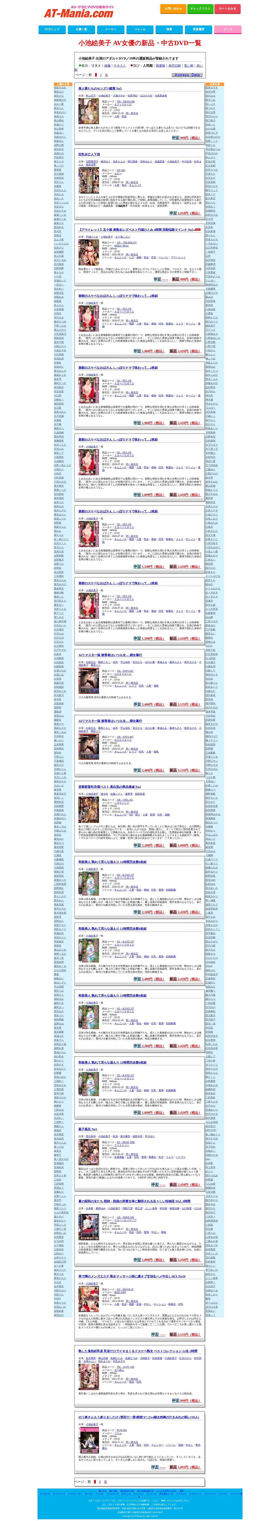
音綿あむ (59, 366)
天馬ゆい (210, 781)
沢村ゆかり (146, 161)
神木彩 (209, 395)
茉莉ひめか (60, 1077)
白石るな (59, 641)
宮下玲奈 (210, 1146)
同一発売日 (132, 113)
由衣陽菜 (210, 1249)
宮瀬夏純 (59, 1163)
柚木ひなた (60, 1270)
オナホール (45, 1494)
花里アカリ (60, 925)
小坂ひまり (212, 514)
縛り (137, 814)
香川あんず (60, 370)
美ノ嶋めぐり (213, 1134)
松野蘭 (57, 1072)
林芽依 (57, 945)
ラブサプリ (181, 1494)
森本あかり (60, 1220)
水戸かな (210, 1105)
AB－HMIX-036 (125, 1217)
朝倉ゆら (59, 141)
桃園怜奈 (210, 1187)
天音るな (59, 206)
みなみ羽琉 (212, 1122)
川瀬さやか (119, 95)
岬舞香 (57, 1105)
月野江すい (212, 760)
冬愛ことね (212, 785)
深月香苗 (59, 1134)
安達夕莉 (210, 161)
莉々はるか (212, 1302)
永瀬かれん (60, 814)
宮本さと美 (60, 1175)
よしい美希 (151, 1208)
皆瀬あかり (212, 1109)
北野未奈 (210, 436)
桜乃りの (210, 568)
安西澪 (57, 235)
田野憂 (209, 748)
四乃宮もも (60, 600)
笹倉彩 (209, 600)
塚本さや (59, 765)
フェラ (179, 323)
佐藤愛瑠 (210, 613)
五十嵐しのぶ (122, 236)
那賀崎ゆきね (213, 814)
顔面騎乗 (171, 889)
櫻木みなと (60, 514)
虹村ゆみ (210, 884)
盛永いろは (60, 826)
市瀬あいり (60, 280)
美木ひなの (212, 1068)
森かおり (59, 1216)
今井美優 (59, 309)
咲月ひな (59, 547)
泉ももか (59, 272)
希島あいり (212, 428)
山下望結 (59, 1245)
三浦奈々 (59, 1081)
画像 (107, 65)
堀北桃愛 (59, 1031)
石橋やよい (89, 1361)
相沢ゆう (105, 161)
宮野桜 (57, 1171)
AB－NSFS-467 (125, 671)
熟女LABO (120, 1292)
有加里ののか (213, 136)
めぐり (209, 1171)
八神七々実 (60, 1228)
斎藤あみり (212, 555)
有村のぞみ (212, 214)
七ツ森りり (212, 863)
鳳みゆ (209, 297)
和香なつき (60, 1302)
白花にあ (59, 674)
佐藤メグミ (116, 794)
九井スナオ (212, 510)
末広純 (209, 678)
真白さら (59, 1060)
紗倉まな (210, 572)
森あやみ (210, 1204)
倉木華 (209, 477)
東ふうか (59, 165)
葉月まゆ (210, 916)
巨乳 (153, 257)
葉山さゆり (212, 941)
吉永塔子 (210, 1286)
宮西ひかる (212, 1155)
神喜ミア (59, 453)
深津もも (59, 994)
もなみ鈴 (210, 1183)
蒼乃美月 (210, 120)
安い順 (188, 65)
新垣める (59, 227)
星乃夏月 (210, 1015)
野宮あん (59, 900)
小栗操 (209, 313)
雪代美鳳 (210, 1257)
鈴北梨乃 (59, 695)
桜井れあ (59, 506)
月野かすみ (212, 765)
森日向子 (210, 1212)
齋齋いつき (60, 490)
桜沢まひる (190, 662)
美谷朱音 (210, 1093)
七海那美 (59, 867)
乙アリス (210, 329)
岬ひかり (59, 1101)
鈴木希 (57, 699)
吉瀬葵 (57, 420)
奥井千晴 (59, 342)
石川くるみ (60, 260)
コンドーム (151, 1494)
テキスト (120, 65)
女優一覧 (81, 29)
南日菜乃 (210, 1126)
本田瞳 (209, 1031)
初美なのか (212, 925)
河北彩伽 (210, 412)
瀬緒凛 (57, 711)
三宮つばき (212, 621)
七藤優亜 (59, 859)
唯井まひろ (212, 724)
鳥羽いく (59, 797)
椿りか (209, 773)
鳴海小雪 (59, 871)
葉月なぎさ (60, 908)
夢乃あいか (212, 1270)
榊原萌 (209, 563)
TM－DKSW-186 (126, 101)
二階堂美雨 (60, 884)
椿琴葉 (57, 789)
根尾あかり (212, 896)
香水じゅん (212, 379)
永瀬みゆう (60, 818)
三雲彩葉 (59, 1089)
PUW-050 (122, 1430)
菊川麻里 (125, 1136)
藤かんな (210, 999)
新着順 (160, 65)
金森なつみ (131, 1358)
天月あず (210, 178)
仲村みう (210, 830)
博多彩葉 (59, 904)
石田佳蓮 (210, 223)
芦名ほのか (212, 153)
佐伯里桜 (59, 494)
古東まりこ (212, 539)
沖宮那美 (210, 301)
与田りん (59, 1294)
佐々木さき (212, 596)
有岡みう (210, 206)
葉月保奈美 (60, 912)
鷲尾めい (210, 1311)
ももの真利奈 (61, 1212)
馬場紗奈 (59, 933)
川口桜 (57, 395)
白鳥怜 (57, 654)
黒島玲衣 (210, 502)
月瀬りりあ (212, 756)
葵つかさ (210, 108)
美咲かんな (212, 1072)
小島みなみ (212, 522)
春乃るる (210, 949)
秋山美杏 (59, 128)
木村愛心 (210, 453)
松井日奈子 (212, 1036)
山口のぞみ (146, 95)
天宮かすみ (60, 210)
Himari (209, 966)
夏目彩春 (210, 843)
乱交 (161, 1157)
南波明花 (59, 875)
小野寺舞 (210, 342)
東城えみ (162, 662)
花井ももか (119, 161)
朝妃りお (210, 145)
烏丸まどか (104, 1361)
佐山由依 (59, 572)
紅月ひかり (185, 1358)
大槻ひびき (212, 292)
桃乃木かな (212, 1200)
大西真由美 (161, 95)
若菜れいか (60, 1306)
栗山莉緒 (210, 485)
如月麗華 (91, 1358)
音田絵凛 (59, 358)
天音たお (59, 194)
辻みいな (59, 785)
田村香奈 (59, 748)
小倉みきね (60, 350)
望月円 (57, 1200)
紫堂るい (210, 633)
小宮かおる (60, 481)
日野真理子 (92, 161)
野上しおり (60, 896)
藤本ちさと (176, 662)
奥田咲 (209, 305)
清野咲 (57, 707)
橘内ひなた (212, 736)
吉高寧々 (210, 1282)
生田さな (59, 247)
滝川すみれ (212, 707)
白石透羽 (59, 629)
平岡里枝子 (212, 974)
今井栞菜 (210, 268)
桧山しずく (60, 982)
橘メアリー (212, 740)
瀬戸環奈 (210, 703)
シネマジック (121, 803)
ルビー (118, 173)
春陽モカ (210, 953)
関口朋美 (133, 161)
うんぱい (210, 280)
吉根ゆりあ (212, 1290)
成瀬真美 (160, 161)
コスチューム (195, 1494)
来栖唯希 (59, 440)
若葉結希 (59, 1311)
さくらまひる (213, 576)
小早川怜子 (212, 543)
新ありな (210, 202)
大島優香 (210, 288)
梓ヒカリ (210, 157)
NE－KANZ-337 (125, 875)
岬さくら (210, 1077)
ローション (160, 1304)
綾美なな (59, 223)
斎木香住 (59, 485)
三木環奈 (59, 576)
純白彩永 (59, 1056)
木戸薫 (57, 424)
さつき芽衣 (212, 609)
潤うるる (59, 617)
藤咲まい (59, 1007)
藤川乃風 (210, 994)
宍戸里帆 (210, 629)
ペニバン (163, 257)
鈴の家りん (212, 682)
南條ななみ (212, 867)
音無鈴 (57, 362)
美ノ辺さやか (61, 1159)
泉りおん (210, 235)
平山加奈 (125, 662)
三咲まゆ (59, 1109)
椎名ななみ (60, 580)
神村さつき (60, 383)
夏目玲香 (59, 847)
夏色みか (59, 838)
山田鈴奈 (59, 1249)
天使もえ (210, 173)
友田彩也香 (212, 806)
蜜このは (59, 1146)
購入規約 (113, 1491)
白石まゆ (59, 637)
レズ (131, 257)
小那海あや (212, 334)
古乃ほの (210, 1007)
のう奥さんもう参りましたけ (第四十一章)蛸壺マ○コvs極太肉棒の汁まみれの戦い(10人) (139, 1417)
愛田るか (59, 91)
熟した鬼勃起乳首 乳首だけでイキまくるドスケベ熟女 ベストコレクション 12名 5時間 (138, 1351)
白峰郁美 (59, 666)
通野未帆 (210, 793)
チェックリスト (200, 8)
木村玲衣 (210, 457)
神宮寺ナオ (212, 674)
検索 (169, 29)
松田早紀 (133, 95)
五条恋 (209, 526)
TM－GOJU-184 (125, 1367)
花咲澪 (57, 916)
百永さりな (212, 1196)
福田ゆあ (59, 999)
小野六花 (210, 346)
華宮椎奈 (59, 387)
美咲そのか (60, 1097)
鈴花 (115, 1136)
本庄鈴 (209, 1027)
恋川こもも (60, 444)
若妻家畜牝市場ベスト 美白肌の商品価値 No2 (110, 786)
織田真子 (210, 325)
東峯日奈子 (60, 793)
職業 (131, 323)
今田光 (57, 313)
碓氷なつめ (60, 321)
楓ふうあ (210, 358)
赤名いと (210, 124)
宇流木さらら (213, 276)
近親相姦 (119, 1157)
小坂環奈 (59, 457)
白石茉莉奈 (212, 654)
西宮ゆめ (210, 880)
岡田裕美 (140, 794)
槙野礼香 (59, 1048)
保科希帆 (59, 1019)
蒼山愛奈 (59, 120)
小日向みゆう (213, 547)
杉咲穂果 (59, 687)
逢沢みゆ (210, 95)
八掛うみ (210, 1233)
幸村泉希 (210, 1261)
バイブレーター (75, 1494)
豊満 (161, 889)
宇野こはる (60, 325)
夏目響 (209, 847)
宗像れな (59, 1192)
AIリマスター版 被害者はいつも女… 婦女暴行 (110, 655)
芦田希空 (59, 157)
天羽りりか (212, 169)
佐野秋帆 (59, 555)
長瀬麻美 (210, 818)
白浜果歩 (59, 662)
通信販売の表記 (127, 1491)
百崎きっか (60, 1204)
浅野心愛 (59, 145)
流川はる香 (212, 1306)
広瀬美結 (210, 978)
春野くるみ (60, 953)
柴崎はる (210, 641)
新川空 (57, 231)
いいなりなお (61, 243)
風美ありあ (60, 375)
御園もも (59, 1126)
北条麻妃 (210, 1011)
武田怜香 (210, 719)
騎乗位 (169, 323)
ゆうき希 (59, 1265)
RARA (57, 1298)
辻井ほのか (212, 769)
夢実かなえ (60, 1278)
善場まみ (59, 715)
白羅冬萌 (210, 666)
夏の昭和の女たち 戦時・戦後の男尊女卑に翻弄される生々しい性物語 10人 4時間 (134, 1201)
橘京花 (209, 732)
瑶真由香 (59, 962)
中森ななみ (60, 830)
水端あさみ (212, 1085)
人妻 (116, 116)
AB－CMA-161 (125, 799)
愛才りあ (210, 100)
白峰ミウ (210, 670)
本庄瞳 (163, 1208)
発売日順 (174, 65)
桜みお (57, 531)
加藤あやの (212, 383)
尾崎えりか (212, 317)
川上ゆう (210, 407)
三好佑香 (59, 1183)
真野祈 (209, 1052)
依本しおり (212, 1294)
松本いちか (212, 1044)
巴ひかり (210, 802)
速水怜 (104, 794)
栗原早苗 (59, 436)
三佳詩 (57, 1179)
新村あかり (212, 871)
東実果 (57, 169)
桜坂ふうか (60, 518)
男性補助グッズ (166, 1494)
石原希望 (210, 231)
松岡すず (59, 1064)
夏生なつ (59, 843)
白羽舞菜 (59, 658)
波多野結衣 (212, 908)
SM (131, 814)
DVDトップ (52, 29)
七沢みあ (210, 851)
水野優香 (210, 1081)
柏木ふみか (212, 375)
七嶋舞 (209, 855)
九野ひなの (212, 473)
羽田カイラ (60, 929)
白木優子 (210, 662)
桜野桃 (57, 522)
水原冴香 (59, 1114)
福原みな (210, 986)
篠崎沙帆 (59, 592)
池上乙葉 (59, 256)
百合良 (57, 1282)
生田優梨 (59, 251)
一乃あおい (212, 243)
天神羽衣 (59, 178)
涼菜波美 (59, 703)
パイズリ (181, 1157)
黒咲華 (209, 498)
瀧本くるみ (60, 732)
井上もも (59, 305)
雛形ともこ (104, 662)
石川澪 (209, 219)
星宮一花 (210, 1023)
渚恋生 (57, 834)
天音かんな (60, 190)
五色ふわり (212, 518)
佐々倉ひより (61, 539)
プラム (118, 1433)
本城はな (59, 1036)
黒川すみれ (212, 494)
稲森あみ (59, 297)
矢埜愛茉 (59, 1237)
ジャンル (140, 29)
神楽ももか (212, 362)
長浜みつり (212, 822)
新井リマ (210, 194)
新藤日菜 (59, 682)
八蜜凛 (209, 912)
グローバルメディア (125, 1220)
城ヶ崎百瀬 (60, 621)
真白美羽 (91, 1136)
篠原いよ (59, 596)
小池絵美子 (104, 95)
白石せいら (60, 625)
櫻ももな (59, 535)
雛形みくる (60, 966)
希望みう (59, 1187)
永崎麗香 (59, 806)
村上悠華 (210, 1167)
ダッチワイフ (59, 1494)
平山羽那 (59, 986)
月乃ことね (60, 777)
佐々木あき (212, 592)
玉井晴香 (59, 744)
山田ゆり (59, 1253)
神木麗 (209, 399)
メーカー (110, 29)
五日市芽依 (212, 247)
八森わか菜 (212, 1241)
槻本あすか (60, 781)
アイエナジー (121, 1145)
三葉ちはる (212, 1101)
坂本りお (59, 502)
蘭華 (208, 1298)
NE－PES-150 (124, 308)
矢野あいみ (60, 1233)
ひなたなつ (212, 958)
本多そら (59, 1040)
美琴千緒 (59, 1093)
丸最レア (210, 1056)
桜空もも (210, 580)
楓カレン (210, 354)
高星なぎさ (60, 728)
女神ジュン (60, 1196)
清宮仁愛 (210, 461)
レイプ (133, 685)
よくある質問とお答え (166, 1491)
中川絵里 (187, 161)
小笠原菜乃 (60, 334)
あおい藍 (59, 104)
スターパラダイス (124, 311)
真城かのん (60, 1052)
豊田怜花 (59, 802)
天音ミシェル (61, 202)
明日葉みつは (213, 149)
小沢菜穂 (59, 354)
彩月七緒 (210, 604)
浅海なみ (59, 153)
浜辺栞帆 (210, 937)
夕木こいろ (212, 1253)
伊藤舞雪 (210, 264)
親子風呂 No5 (88, 1129)
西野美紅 (59, 888)
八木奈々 (210, 1216)
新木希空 (210, 198)
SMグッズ (126, 1494)
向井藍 (89, 1208)
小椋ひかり (60, 346)
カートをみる (227, 8)
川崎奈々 (59, 399)
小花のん (210, 350)
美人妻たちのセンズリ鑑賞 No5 (100, 88)
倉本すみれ (212, 481)
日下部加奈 (212, 465)
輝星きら (59, 428)
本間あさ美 (60, 1044)
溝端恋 (57, 1130)
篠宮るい (59, 604)
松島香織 (157, 1358)
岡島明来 (59, 338)
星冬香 (57, 1027)
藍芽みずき (212, 87)
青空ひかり (212, 116)
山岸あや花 (212, 1237)
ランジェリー (210, 1494)
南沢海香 (210, 1118)
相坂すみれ (60, 87)
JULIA (209, 645)
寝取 (156, 685)
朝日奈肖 (59, 149)
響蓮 (56, 974)
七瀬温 (57, 855)
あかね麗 (210, 128)
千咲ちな (59, 756)
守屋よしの (60, 1224)
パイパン (171, 1445)
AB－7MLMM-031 (127, 242)
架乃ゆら (210, 391)
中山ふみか (212, 834)
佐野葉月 (59, 559)
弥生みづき (212, 1245)
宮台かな (137, 662)
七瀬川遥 (59, 851)
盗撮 (139, 1304)
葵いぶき (210, 104)
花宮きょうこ (213, 929)
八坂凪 (209, 1224)
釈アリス (59, 613)
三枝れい (210, 559)
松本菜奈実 (212, 1048)
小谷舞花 (59, 461)
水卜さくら (212, 1064)
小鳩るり (59, 469)
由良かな (210, 1274)
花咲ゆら (59, 921)
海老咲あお (212, 284)
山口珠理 (187, 1208)
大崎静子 (145, 1358)
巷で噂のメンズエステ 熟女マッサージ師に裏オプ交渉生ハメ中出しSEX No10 (132, 1276)
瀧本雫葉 (210, 711)
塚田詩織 (174, 1208)
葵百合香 (210, 112)
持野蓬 (209, 1179)
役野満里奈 (212, 1220)
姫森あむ (59, 978)
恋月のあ (59, 448)
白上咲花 (210, 658)
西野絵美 (210, 875)
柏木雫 (57, 379)
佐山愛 (209, 617)
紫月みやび (60, 584)
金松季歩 (210, 387)
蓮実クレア (212, 904)
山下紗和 (59, 1241)
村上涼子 (91, 95)
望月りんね (60, 1142)
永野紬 (57, 822)
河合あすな (212, 403)
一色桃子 (210, 251)
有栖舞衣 (210, 210)
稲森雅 (57, 301)
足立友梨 (210, 165)
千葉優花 (59, 760)
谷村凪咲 (210, 744)
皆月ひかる (212, 1114)
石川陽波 (59, 264)
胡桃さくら (212, 490)
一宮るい (59, 284)
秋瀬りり (59, 124)
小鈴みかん (212, 531)
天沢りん (59, 182)
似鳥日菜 (210, 892)
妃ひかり (210, 424)
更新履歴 (198, 29)
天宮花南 (210, 182)
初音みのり (212, 921)
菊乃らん (210, 420)
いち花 (57, 276)
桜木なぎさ (60, 510)
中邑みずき (119, 1361)
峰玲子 (57, 1155)
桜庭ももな (60, 526)
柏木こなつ (212, 370)
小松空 (57, 473)
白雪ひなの (60, 670)
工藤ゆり (210, 469)
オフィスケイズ (123, 104)
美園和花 (210, 1089)
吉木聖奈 (59, 1286)
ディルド (100, 1494)
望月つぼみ (212, 1175)
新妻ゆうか (60, 880)
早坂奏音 (59, 941)
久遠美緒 (59, 432)
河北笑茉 (59, 391)
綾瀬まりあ (60, 219)
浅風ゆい (59, 132)
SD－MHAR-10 (125, 1289)
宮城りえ (210, 1142)
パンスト (223, 1494)
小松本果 (59, 477)
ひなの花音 (60, 970)
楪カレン (210, 1265)
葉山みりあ (60, 949)
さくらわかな (213, 588)
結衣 (115, 662)
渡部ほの (59, 1315)
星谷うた (59, 1015)
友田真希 (210, 810)
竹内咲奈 (59, 736)
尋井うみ (59, 990)
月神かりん (60, 769)
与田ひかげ (60, 1290)
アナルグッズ (113, 1494)
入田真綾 (210, 272)
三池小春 (210, 1060)
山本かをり (60, 1257)
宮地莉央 (59, 1167)
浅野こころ (212, 141)
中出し (155, 1232)
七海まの (59, 863)
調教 (167, 814)
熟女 (124, 116)
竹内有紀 (210, 715)
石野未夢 (59, 268)
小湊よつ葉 (212, 551)
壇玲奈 (57, 752)
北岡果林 (210, 432)
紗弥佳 (57, 568)
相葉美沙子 (60, 100)
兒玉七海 (210, 535)
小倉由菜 (210, 309)
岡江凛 (138, 1208)
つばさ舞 (210, 777)
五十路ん (119, 1370)
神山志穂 (103, 1358)
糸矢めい (59, 288)
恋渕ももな (212, 506)
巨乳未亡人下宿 (89, 154)
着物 (153, 323)
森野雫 (129, 794)
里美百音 (59, 551)
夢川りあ (59, 1274)
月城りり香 (60, 773)
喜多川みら (60, 412)
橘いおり (59, 740)
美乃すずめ (212, 1138)
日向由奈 (210, 962)
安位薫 (209, 1228)
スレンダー (157, 1445)
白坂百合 (91, 662)
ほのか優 (150, 662)
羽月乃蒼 (210, 945)
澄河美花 (210, 695)
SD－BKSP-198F (126, 1142)
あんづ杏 (59, 239)
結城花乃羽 (60, 1261)
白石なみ (59, 633)
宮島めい (210, 1150)
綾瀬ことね (60, 214)
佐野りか (59, 563)
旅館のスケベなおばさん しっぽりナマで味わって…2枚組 (118, 295)
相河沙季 (210, 91)
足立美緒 (59, 173)
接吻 (139, 257)
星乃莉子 (210, 1019)
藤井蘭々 (210, 990)
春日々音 (59, 958)
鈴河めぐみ (60, 691)
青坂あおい (60, 112)
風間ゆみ (101, 1208)
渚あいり (210, 838)
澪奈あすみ (60, 1085)
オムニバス (135, 185)
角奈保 (209, 699)
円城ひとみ (92, 236)
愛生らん (59, 108)
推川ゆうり (212, 321)
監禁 (152, 814)
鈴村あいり (212, 687)
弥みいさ (59, 198)
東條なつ (210, 789)
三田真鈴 (210, 1097)
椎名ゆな (210, 625)
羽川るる (59, 317)
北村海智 (210, 440)
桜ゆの (209, 584)
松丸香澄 (210, 1040)
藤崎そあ (59, 1003)
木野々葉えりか (62, 465)
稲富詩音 (59, 292)
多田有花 (210, 728)
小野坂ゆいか (213, 338)
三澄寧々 (59, 1122)
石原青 (209, 227)
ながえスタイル (123, 674)
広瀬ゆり (210, 982)
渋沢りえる (60, 609)
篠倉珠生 (59, 588)
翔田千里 (128, 1208)
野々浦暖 (210, 900)
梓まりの (59, 161)
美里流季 (91, 164)
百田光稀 (210, 1192)
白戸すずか (60, 650)
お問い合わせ (173, 8)
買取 (182, 1491)
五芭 (208, 256)
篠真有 (209, 637)
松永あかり (60, 1068)
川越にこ (210, 416)
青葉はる (59, 116)
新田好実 (59, 892)
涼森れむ (210, 691)
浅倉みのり (60, 136)
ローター (89, 1494)
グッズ (228, 29)
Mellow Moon (121, 245)
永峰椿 (209, 826)
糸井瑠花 (210, 260)
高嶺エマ (59, 724)
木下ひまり (212, 444)
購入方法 (103, 1491)
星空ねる (59, 1011)
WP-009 (121, 170)
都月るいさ (212, 797)
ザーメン (191, 323)
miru (208, 1158)
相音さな (59, 95)
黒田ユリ (96, 665)
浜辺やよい (60, 937)
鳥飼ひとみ (116, 1358)
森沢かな (210, 1208)
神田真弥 (59, 403)
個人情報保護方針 (145, 1491)
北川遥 (57, 407)
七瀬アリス (212, 859)
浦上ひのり (60, 329)
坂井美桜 (59, 498)
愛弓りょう (212, 190)
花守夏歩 (210, 933)
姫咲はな (210, 970)
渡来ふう (210, 1315)
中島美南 (59, 810)
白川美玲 (59, 646)
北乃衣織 (59, 416)
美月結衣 (59, 1138)
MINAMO (211, 1130)
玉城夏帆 (210, 752)
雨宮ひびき (212, 186)
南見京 (57, 1150)
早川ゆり (150, 1136)
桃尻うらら (60, 1208)
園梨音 (57, 719)
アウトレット (178, 257)
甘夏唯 (57, 186)
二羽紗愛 (210, 1003)
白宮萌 (57, 678)
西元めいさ (212, 888)
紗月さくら (60, 543)
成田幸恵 (137, 1136)
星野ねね (59, 1023)
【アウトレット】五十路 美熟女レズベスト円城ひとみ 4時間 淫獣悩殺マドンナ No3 (136, 229)
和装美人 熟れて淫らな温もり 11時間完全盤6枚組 (113, 862)
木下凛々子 (212, 448)
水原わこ (59, 1118)
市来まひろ (212, 239)
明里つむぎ (212, 132)
